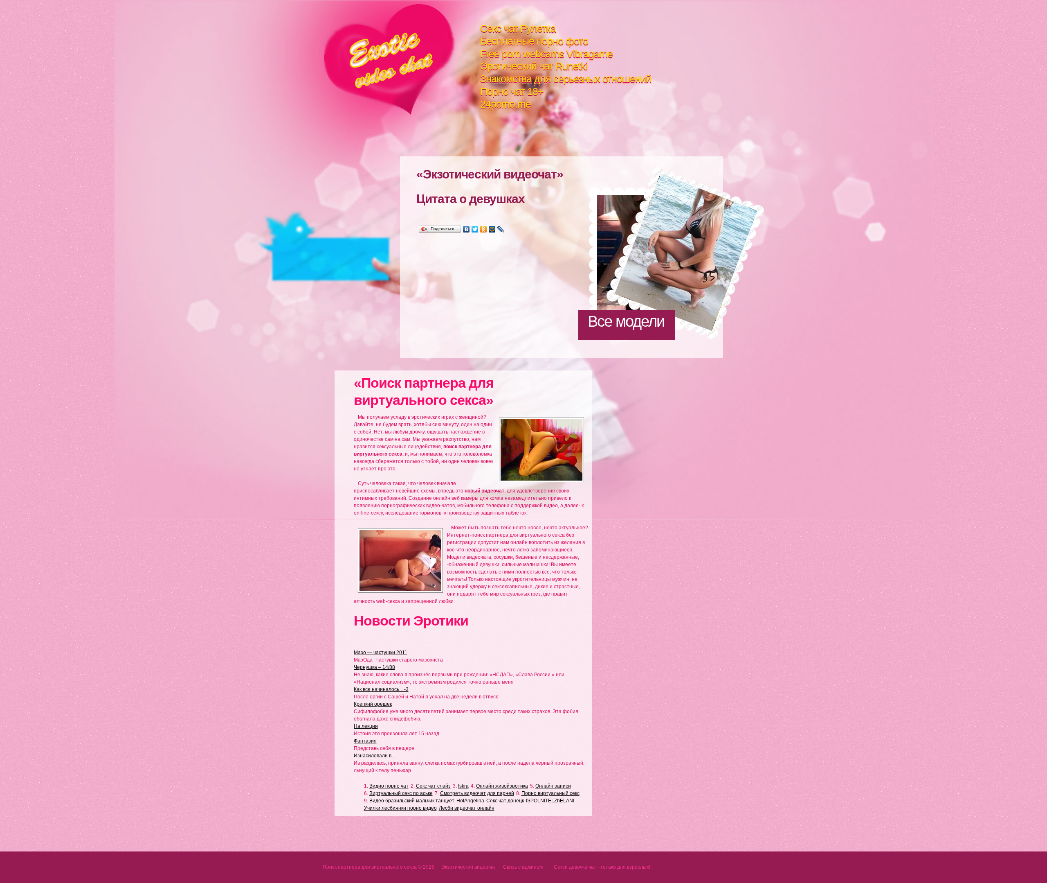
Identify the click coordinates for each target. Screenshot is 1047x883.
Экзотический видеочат (402, 59)
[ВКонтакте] (466, 229)
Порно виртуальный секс (550, 793)
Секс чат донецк (505, 801)
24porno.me (505, 104)
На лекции (366, 726)
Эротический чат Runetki (534, 66)
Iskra (463, 786)
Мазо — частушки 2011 (380, 652)
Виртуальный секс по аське (401, 793)
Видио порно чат (389, 786)
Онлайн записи (553, 786)
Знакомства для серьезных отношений (565, 78)
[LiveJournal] (501, 229)
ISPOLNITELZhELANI (550, 801)
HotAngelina (470, 801)
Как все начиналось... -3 (381, 689)
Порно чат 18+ (512, 91)
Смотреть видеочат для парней (477, 793)
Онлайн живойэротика (502, 786)
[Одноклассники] (483, 229)
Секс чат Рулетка (518, 28)
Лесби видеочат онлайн (466, 808)
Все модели (626, 321)
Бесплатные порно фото (534, 41)
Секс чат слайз (433, 786)
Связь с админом (523, 867)
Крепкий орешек (373, 704)
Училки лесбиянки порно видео (400, 808)
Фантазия (365, 741)
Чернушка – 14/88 (374, 667)
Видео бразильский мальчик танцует (411, 801)
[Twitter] (475, 229)
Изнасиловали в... (374, 756)
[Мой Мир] (492, 229)
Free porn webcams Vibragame (546, 53)
